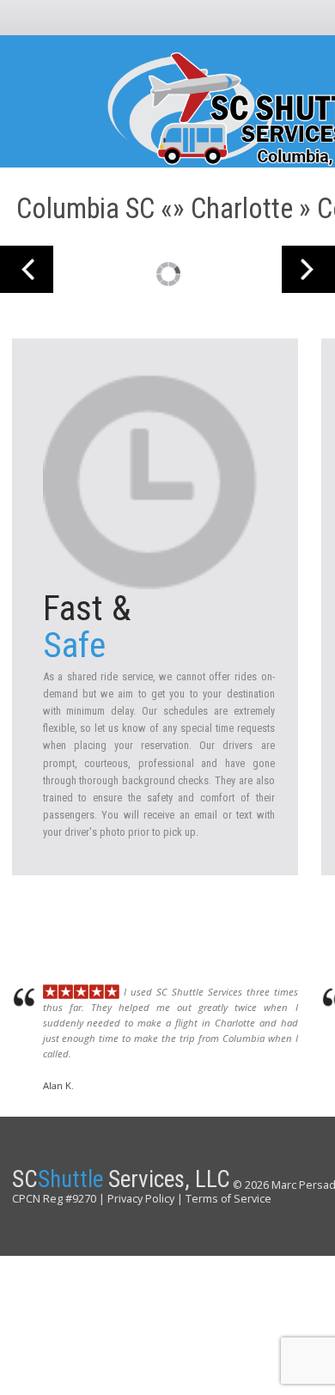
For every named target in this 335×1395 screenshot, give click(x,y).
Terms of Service (228, 1198)
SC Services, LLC (121, 1179)
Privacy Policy (140, 1198)
